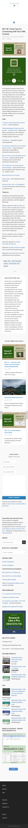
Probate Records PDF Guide (10, 597)
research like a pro (14, 263)
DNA (9, 261)
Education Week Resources (13, 397)
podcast (6, 263)
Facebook (5, 533)
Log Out (4, 818)
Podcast (9, 39)
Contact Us (5, 807)
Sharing (6, 266)
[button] (24, 542)
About (4, 785)
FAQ (3, 792)
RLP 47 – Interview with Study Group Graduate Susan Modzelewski (12, 364)
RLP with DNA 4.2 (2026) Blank (11, 576)
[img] (14, 74)
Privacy (4, 789)
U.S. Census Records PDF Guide (11, 594)
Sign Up (4, 800)
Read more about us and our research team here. (13, 529)
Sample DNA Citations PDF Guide (12, 606)
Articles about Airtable (9, 579)
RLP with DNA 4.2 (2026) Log (11, 572)
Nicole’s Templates (8, 562)
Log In (4, 814)
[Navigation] (14, 22)
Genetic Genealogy (16, 261)
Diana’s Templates (8, 565)
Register (4, 803)
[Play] (14, 81)
